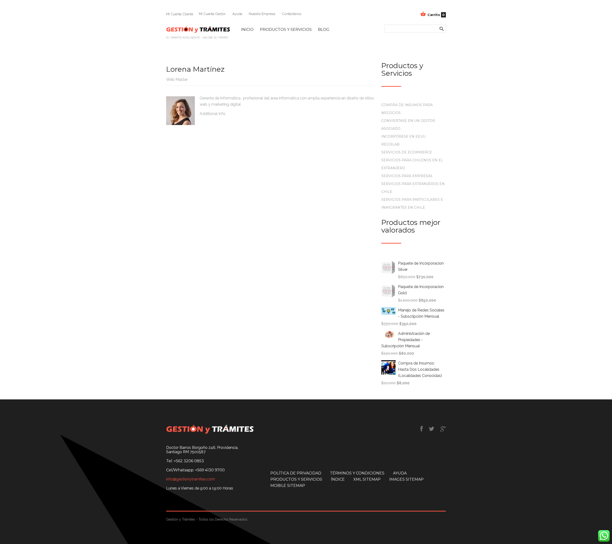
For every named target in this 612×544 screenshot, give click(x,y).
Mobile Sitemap (287, 485)
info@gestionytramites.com (190, 479)
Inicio (247, 29)
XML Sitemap (367, 479)
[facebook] (421, 429)
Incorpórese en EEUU (403, 136)
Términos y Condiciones (357, 473)
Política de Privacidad (295, 473)
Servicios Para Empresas (406, 176)
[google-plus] (443, 429)
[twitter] (431, 429)
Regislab (390, 144)
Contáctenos (291, 14)
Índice (338, 479)
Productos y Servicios (286, 29)
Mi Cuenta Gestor (212, 14)
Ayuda (237, 14)
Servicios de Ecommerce (406, 152)
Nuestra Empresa (262, 14)
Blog (323, 29)
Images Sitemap (406, 479)
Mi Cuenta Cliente (179, 14)
